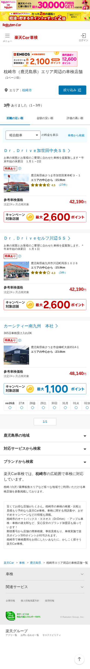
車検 (22, 562)
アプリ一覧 (11, 635)
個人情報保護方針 (30, 600)
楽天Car (9, 562)
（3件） (62, 272)
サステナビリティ (51, 635)
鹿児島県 (35, 562)
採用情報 (49, 600)
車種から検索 (76, 135)
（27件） (63, 184)
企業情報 (10, 600)
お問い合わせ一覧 (30, 635)
